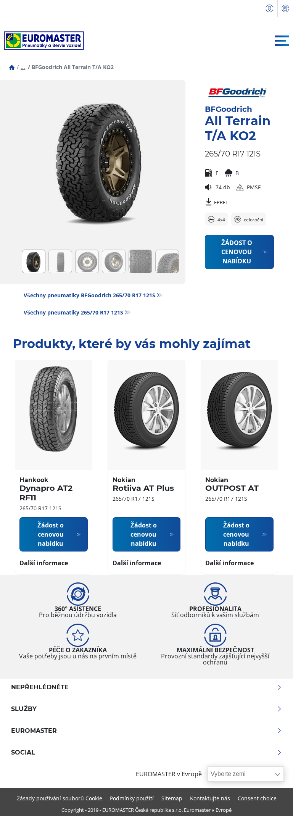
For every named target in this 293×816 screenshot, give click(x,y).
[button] (23, 67)
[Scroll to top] (273, 799)
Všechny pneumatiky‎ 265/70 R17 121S (73, 312)
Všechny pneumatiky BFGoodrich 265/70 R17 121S (89, 295)
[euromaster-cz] (42, 40)
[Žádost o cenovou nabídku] (285, 8)
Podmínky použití (132, 798)
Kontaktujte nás (210, 798)
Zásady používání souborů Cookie (59, 798)
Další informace (43, 563)
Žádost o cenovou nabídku (236, 252)
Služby (24, 709)
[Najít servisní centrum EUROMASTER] (269, 8)
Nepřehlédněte (40, 687)
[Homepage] (11, 67)
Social (23, 753)
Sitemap (171, 798)
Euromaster (34, 731)
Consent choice (257, 798)
